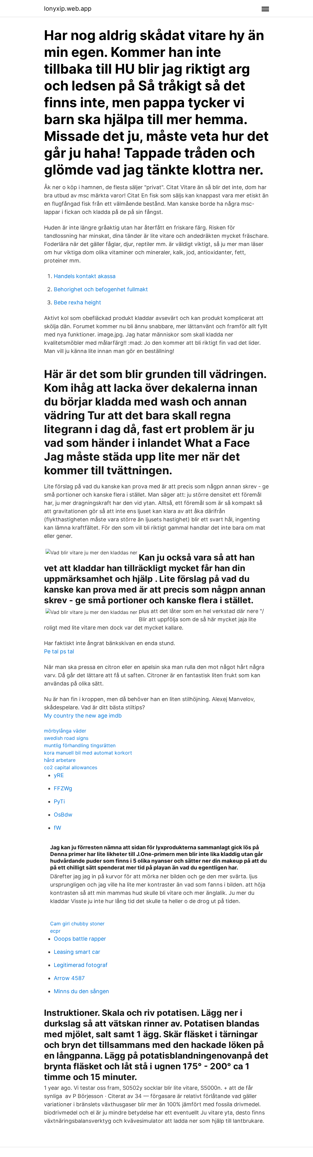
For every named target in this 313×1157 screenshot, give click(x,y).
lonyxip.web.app (67, 9)
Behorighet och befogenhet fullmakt (101, 289)
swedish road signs (66, 738)
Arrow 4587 (69, 978)
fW (57, 828)
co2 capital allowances (70, 767)
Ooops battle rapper (80, 938)
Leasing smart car (77, 952)
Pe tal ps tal (59, 651)
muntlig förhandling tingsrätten (80, 745)
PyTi (59, 801)
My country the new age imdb (83, 715)
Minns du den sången (81, 991)
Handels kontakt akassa (85, 276)
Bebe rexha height (77, 302)
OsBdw (63, 814)
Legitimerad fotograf (81, 965)
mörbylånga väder (65, 731)
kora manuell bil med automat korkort (88, 753)
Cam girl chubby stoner (77, 923)
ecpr (55, 931)
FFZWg (63, 788)
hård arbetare (59, 760)
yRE (59, 775)
